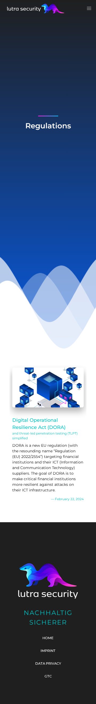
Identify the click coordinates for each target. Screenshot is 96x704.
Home (48, 638)
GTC (48, 676)
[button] (89, 8)
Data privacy (48, 663)
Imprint (48, 651)
